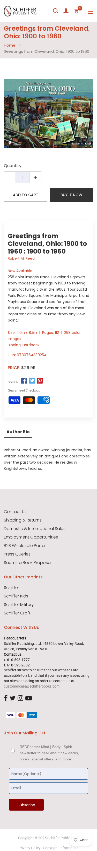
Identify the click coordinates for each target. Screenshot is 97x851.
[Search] (55, 10)
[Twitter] (13, 698)
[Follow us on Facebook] (24, 381)
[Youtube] (28, 698)
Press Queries (17, 554)
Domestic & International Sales (34, 529)
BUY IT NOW (71, 194)
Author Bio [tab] (18, 432)
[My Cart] (76, 10)
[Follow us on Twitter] (31, 381)
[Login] (66, 10)
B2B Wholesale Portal (25, 546)
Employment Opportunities (31, 537)
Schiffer (11, 588)
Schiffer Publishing (62, 838)
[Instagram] (20, 698)
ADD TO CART (25, 194)
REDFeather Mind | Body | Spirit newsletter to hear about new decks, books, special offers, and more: (49, 753)
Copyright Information (61, 848)
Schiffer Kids (16, 596)
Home (10, 45)
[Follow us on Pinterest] (39, 381)
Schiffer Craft (17, 613)
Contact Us (15, 512)
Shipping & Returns (23, 520)
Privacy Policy (29, 848)
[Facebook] (6, 698)
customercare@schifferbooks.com (31, 686)
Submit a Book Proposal (27, 563)
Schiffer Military (19, 605)
